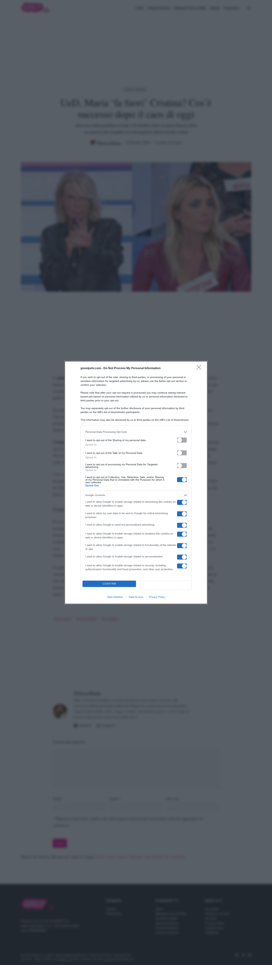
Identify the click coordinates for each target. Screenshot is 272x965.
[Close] (200, 368)
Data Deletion (115, 596)
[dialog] (136, 482)
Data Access (136, 596)
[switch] (182, 440)
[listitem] (136, 432)
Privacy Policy (157, 596)
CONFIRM (109, 583)
